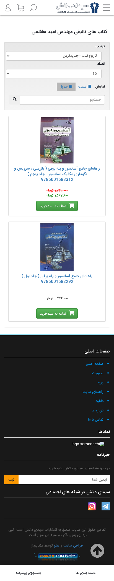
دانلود (99, 401)
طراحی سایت (73, 546)
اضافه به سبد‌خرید (54, 206)
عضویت (97, 373)
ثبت (11, 480)
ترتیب (100, 46)
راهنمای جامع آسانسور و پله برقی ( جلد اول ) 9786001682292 (57, 279)
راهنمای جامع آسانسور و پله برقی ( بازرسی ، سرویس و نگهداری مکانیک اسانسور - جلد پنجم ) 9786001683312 (57, 174)
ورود (100, 382)
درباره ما (97, 411)
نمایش (100, 87)
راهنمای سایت (92, 392)
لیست (82, 87)
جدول (64, 87)
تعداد (101, 64)
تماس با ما (95, 420)
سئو (56, 546)
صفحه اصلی (94, 364)
